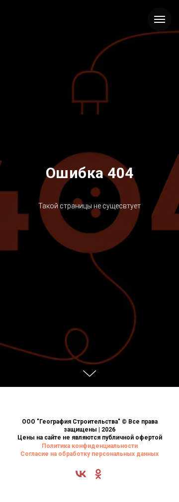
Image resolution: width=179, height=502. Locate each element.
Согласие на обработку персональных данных (89, 453)
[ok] (98, 477)
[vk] (81, 477)
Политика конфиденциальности (90, 445)
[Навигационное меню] (159, 19)
